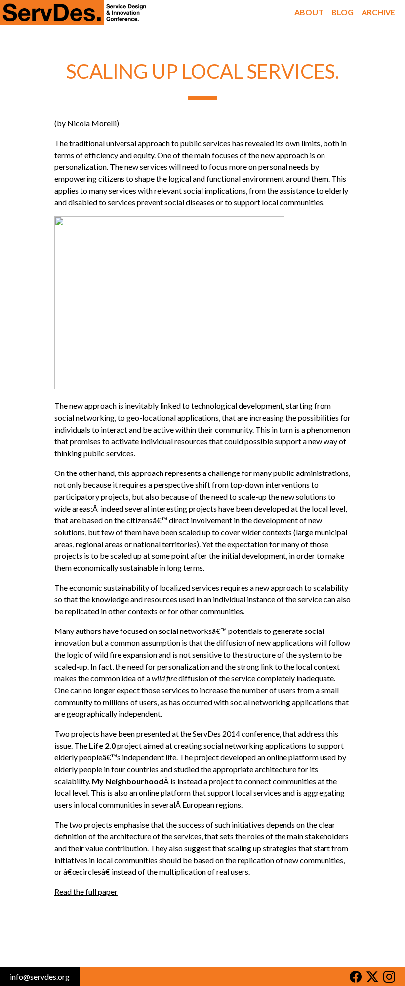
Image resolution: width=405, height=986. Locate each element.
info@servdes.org (40, 976)
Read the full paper (86, 891)
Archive (378, 12)
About (309, 12)
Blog (342, 12)
